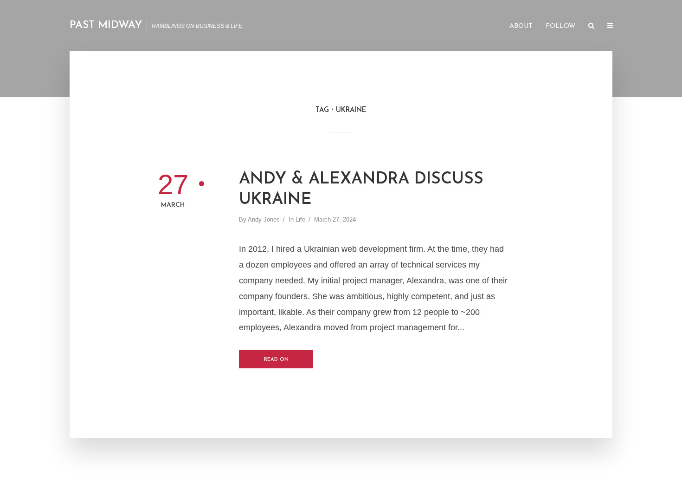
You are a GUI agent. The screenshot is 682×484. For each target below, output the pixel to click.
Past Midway (106, 25)
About (521, 26)
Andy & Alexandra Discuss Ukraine (361, 189)
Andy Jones (264, 219)
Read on (276, 359)
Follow (560, 26)
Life (300, 219)
